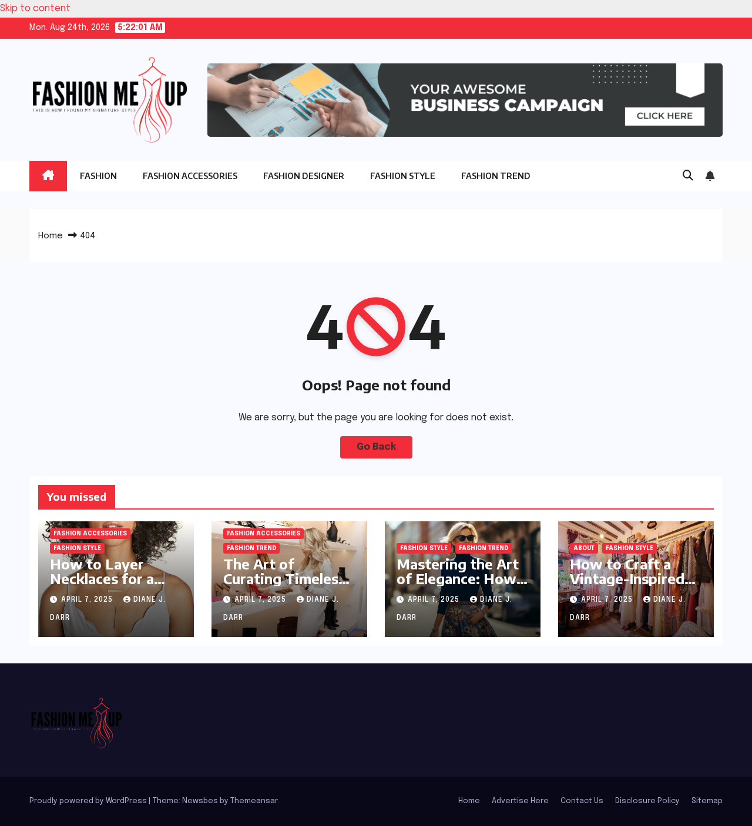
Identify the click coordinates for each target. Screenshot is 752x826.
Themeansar (253, 801)
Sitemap (707, 801)
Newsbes (200, 801)
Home (50, 236)
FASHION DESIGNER (303, 176)
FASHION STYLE (402, 176)
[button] (688, 176)
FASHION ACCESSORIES (190, 176)
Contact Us (581, 801)
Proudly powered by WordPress (89, 801)
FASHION (98, 176)
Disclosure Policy (647, 801)
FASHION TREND (496, 176)
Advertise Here (520, 801)
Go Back (376, 447)
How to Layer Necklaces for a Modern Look (102, 578)
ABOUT (584, 548)
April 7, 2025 (88, 600)
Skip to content (35, 9)
